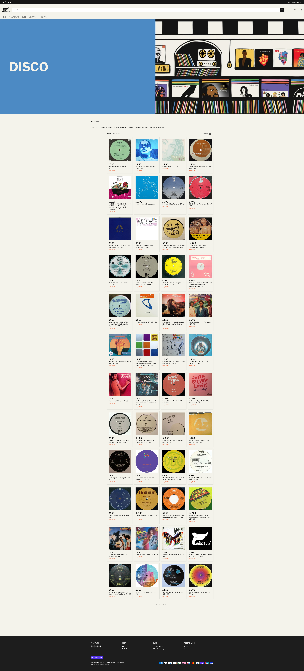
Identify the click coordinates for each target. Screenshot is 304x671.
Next (164, 605)
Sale (123, 646)
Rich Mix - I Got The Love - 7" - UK (173, 204)
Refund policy (120, 662)
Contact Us (125, 649)
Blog (24, 17)
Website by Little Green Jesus (98, 662)
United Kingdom (294, 2)
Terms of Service (111, 662)
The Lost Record (158, 646)
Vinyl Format (14, 17)
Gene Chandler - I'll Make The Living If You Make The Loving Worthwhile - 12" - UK (118, 324)
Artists (186, 646)
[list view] (212, 134)
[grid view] (210, 134)
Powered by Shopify (95, 666)
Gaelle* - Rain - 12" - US (170, 166)
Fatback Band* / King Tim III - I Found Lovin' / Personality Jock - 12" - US (200, 517)
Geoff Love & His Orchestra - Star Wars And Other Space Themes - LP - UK (147, 402)
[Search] (282, 10)
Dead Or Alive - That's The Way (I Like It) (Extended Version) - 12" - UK (173, 324)
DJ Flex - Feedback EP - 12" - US (146, 322)
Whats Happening (158, 649)
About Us (32, 17)
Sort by (109, 134)
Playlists (186, 649)
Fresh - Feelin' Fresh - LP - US (118, 401)
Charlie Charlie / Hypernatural (145, 204)
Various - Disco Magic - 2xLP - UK (147, 554)
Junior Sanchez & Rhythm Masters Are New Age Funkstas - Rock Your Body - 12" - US (146, 363)
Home (4, 17)
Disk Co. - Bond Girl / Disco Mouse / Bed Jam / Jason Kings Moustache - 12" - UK (200, 284)
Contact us (43, 17)
